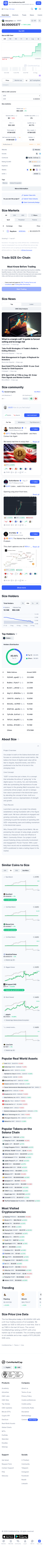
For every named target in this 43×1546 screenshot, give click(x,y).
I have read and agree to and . (20, 283)
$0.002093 (17, 1216)
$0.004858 (16, 1140)
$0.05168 (17, 1157)
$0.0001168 (17, 1194)
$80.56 (15, 1243)
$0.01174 (18, 1230)
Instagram (25, 1472)
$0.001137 (16, 1197)
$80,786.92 (15, 1220)
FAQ (3, 1472)
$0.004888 (17, 1277)
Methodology (26, 1416)
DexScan (5, 1419)
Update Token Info (29, 195)
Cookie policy (26, 1404)
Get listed (5, 1460)
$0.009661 (15, 1164)
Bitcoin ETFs (6, 1412)
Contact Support (8, 1468)
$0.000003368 (16, 1177)
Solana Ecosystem (15, 183)
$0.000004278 (16, 1257)
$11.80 (14, 1253)
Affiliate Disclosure (26, 250)
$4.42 (16, 1160)
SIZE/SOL (22, 231)
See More (37, 392)
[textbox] (23, 409)
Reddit (24, 1480)
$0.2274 (15, 1250)
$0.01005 (18, 1147)
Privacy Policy (27, 1396)
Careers (24, 1419)
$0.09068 (12, 1247)
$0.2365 (15, 1174)
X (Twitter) (25, 1460)
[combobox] (21, 85)
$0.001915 (18, 1154)
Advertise (5, 1392)
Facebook (25, 1476)
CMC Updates (7, 1408)
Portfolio (5, 1435)
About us (25, 1388)
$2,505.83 (15, 1233)
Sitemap (5, 1447)
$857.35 (14, 1240)
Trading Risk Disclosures (22, 284)
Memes (5, 183)
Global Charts (7, 1427)
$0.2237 (14, 1144)
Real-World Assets (8, 1423)
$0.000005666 (17, 1270)
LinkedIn (25, 1483)
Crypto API (6, 1416)
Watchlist (5, 1439)
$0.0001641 (16, 1190)
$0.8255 (13, 1263)
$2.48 (18, 1273)
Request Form (7, 1464)
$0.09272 (16, 1260)
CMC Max (5, 1400)
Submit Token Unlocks (31, 199)
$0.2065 (18, 1184)
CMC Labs (5, 1396)
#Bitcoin (28, 546)
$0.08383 (15, 1280)
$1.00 (15, 1167)
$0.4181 (15, 1180)
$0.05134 (14, 1223)
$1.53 (12, 1226)
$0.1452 (15, 1267)
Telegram (25, 1468)
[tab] (27, 80)
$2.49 (18, 1150)
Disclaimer (25, 1412)
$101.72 (14, 1237)
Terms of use (26, 1392)
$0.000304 (16, 1187)
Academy (5, 1388)
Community (26, 1464)
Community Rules (28, 1408)
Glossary (5, 1476)
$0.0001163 (22, 1201)
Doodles (5, 1443)
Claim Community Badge (31, 202)
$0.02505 (15, 1170)
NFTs (4, 1431)
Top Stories (6, 1404)
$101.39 (14, 1137)
